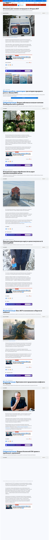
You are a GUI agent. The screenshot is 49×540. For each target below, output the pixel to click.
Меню (1, 1)
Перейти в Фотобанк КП (14, 37)
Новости (4, 382)
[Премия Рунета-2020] (14, 3)
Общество (14, 55)
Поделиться (43, 108)
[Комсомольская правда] (7, 3)
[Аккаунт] (47, 1)
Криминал (8, 303)
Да (18, 5)
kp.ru (31, 62)
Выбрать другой (22, 5)
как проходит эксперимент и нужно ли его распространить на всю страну (22, 57)
